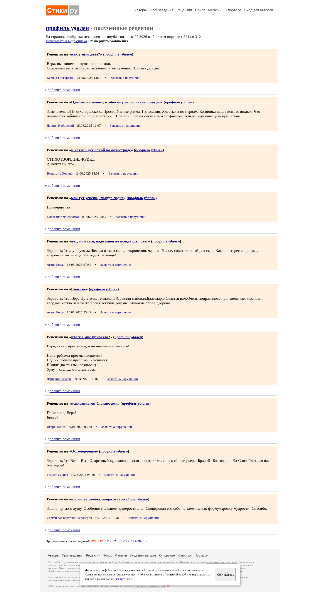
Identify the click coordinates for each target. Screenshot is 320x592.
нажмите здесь (124, 578)
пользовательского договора (221, 562)
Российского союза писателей (149, 586)
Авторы (140, 10)
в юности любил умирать (93, 499)
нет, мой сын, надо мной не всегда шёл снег (109, 241)
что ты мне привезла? (90, 337)
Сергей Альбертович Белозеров (69, 518)
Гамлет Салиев (57, 474)
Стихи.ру (185, 555)
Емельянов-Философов (63, 217)
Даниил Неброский (60, 125)
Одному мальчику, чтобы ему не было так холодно (116, 102)
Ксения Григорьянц (60, 77)
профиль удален (67, 28)
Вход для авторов (258, 10)
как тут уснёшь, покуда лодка (97, 198)
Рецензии (184, 10)
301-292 (123, 541)
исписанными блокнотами (94, 403)
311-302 (110, 541)
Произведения (161, 10)
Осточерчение (83, 451)
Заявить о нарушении (126, 77)
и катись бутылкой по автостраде (101, 150)
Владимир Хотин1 (60, 173)
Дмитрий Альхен (59, 379)
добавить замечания (64, 90)
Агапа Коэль (55, 264)
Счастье (78, 289)
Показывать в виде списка (66, 41)
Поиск (200, 10)
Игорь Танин (56, 427)
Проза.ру (201, 555)
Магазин (214, 10)
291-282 (137, 541)
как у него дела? (85, 54)
